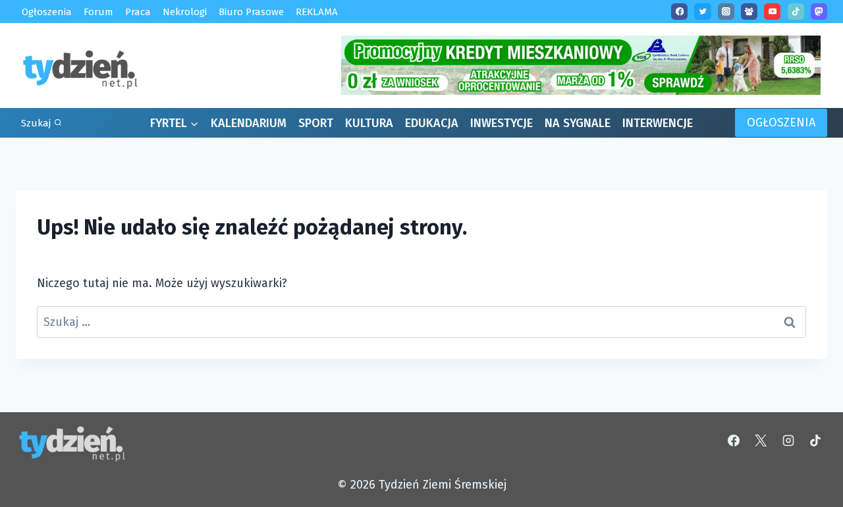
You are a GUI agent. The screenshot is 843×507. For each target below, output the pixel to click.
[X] (761, 440)
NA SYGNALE (578, 123)
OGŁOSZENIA (781, 122)
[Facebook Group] (749, 11)
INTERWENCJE (657, 123)
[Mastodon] (819, 11)
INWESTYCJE (501, 123)
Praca (138, 11)
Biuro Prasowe (251, 11)
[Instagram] (726, 11)
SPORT (315, 123)
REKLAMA (317, 11)
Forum (98, 11)
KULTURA (369, 123)
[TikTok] (796, 11)
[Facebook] (679, 11)
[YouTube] (772, 11)
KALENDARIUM (248, 123)
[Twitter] (702, 11)
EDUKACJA (431, 123)
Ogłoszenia (47, 11)
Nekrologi (185, 11)
